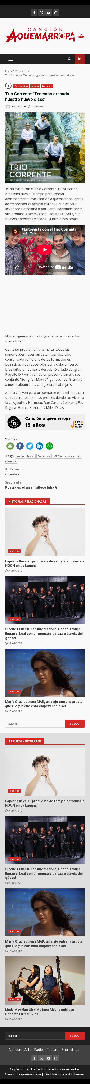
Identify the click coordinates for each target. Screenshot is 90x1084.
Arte (27, 1049)
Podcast (80, 59)
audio (20, 456)
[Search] (69, 59)
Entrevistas (21, 86)
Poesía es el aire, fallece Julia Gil (32, 485)
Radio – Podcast (46, 1049)
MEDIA (58, 456)
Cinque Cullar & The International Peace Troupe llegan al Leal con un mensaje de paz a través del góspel (45, 600)
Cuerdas (12, 471)
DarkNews (52, 1074)
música (69, 456)
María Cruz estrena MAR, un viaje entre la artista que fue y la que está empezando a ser (45, 673)
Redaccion (19, 106)
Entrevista (44, 456)
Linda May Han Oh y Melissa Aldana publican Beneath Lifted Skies (45, 980)
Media (35, 86)
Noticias (47, 86)
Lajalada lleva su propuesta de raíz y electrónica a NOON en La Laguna (45, 532)
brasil (30, 456)
